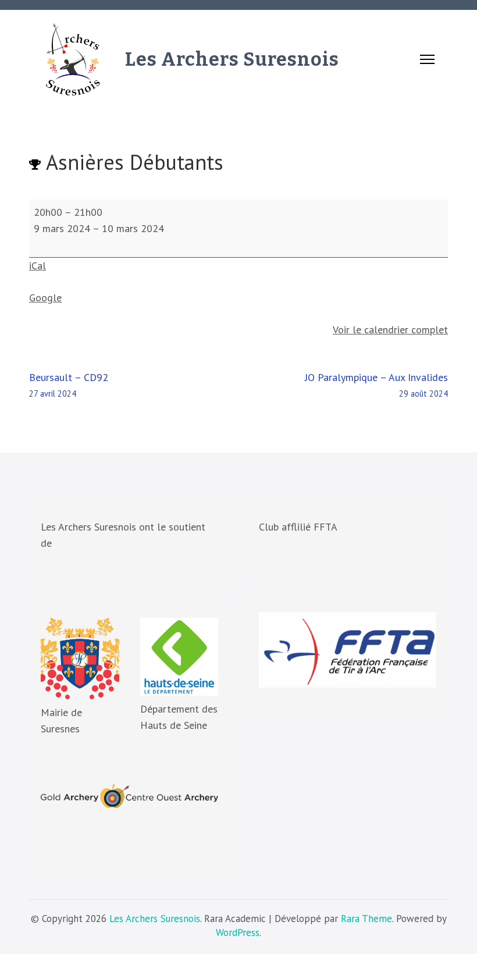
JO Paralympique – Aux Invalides (376, 385)
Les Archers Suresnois (232, 59)
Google (45, 297)
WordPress (237, 932)
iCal (37, 265)
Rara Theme (366, 918)
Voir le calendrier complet (390, 329)
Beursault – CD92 (68, 385)
